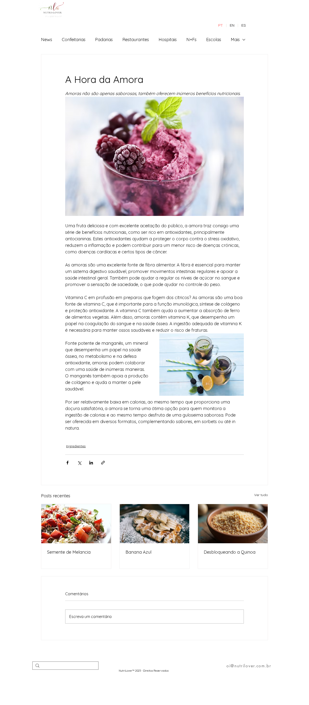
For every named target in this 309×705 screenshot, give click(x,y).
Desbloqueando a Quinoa (229, 552)
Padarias (104, 39)
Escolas (213, 39)
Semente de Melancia (69, 552)
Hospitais (168, 39)
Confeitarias (73, 39)
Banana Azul (138, 552)
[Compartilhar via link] (103, 462)
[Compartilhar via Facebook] (67, 462)
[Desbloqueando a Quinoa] (233, 523)
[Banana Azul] (155, 523)
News (46, 39)
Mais (235, 39)
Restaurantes (135, 39)
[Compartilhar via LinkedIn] (91, 462)
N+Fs (191, 39)
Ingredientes (76, 446)
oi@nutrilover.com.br (248, 665)
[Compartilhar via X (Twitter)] (79, 462)
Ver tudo (261, 495)
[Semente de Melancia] (76, 523)
